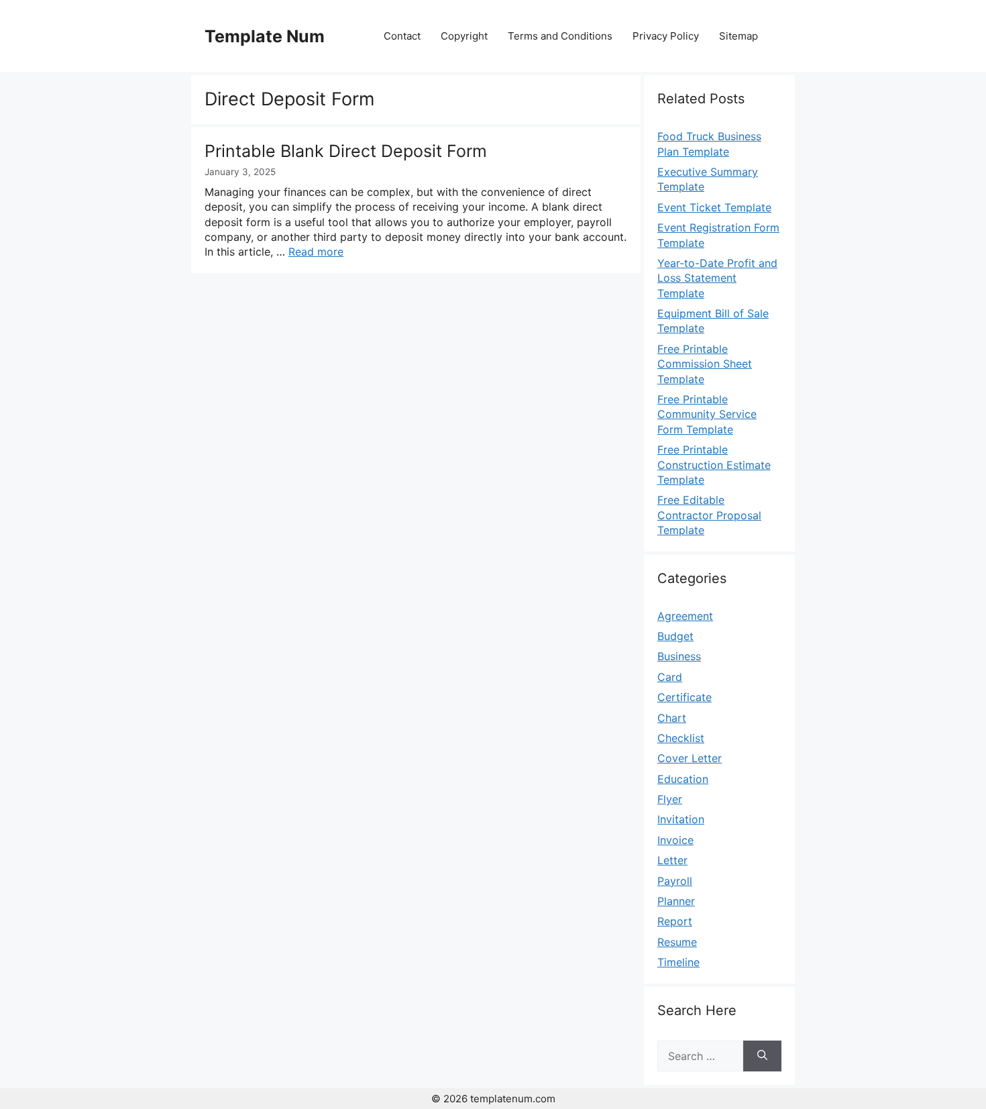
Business (679, 656)
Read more (315, 251)
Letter (672, 860)
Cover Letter (689, 758)
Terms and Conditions (560, 36)
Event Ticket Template (714, 207)
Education (682, 779)
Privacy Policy (666, 36)
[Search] (762, 1056)
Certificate (684, 697)
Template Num (265, 36)
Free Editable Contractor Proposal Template (709, 515)
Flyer (669, 799)
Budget (675, 636)
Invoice (675, 840)
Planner (676, 901)
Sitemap (738, 36)
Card (669, 677)
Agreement (685, 616)
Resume (677, 942)
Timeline (678, 962)
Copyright (464, 36)
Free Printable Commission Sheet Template (704, 364)
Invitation (680, 819)
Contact (402, 36)
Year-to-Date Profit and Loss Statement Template (717, 278)
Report (674, 921)
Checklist (680, 738)
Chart (671, 718)
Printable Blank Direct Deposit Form (346, 151)
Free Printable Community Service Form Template (707, 414)
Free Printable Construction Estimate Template (714, 464)
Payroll (674, 881)
